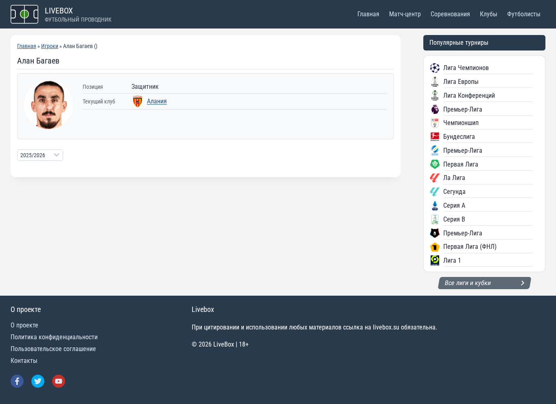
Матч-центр (405, 14)
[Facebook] (17, 381)
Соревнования (450, 14)
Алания (157, 101)
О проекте (24, 325)
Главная (368, 14)
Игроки (49, 46)
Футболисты (524, 14)
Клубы (488, 14)
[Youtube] (58, 381)
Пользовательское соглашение (53, 349)
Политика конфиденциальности (54, 337)
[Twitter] (37, 381)
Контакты (24, 360)
